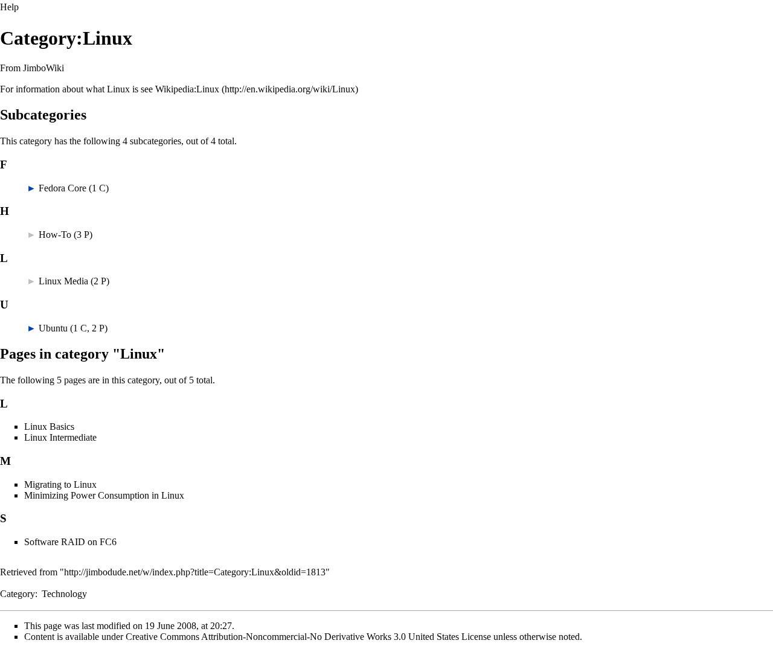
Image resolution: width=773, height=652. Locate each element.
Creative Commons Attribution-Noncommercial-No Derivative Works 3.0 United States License (308, 636)
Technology (64, 594)
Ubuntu (53, 328)
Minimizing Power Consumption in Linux (104, 495)
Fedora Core (62, 188)
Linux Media (63, 281)
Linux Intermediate (60, 437)
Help (9, 7)
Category (17, 594)
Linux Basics (49, 426)
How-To (55, 234)
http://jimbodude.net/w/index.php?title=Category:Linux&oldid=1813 (195, 572)
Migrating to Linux (60, 484)
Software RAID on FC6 (70, 542)
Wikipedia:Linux (187, 89)
